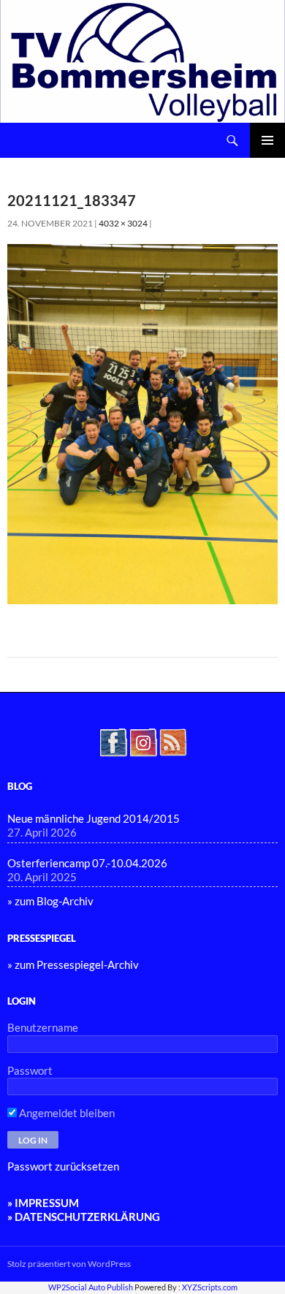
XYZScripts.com (210, 1287)
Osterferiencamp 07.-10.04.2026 (87, 862)
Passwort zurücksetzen (63, 1166)
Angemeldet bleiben (66, 1112)
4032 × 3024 (123, 223)
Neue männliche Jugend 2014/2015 (93, 818)
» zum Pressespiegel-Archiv (73, 964)
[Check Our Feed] (173, 740)
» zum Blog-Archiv (50, 900)
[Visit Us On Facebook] (113, 740)
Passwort (30, 1070)
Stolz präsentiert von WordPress (69, 1263)
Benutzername (42, 1027)
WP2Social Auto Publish (90, 1287)
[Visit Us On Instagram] (143, 740)
